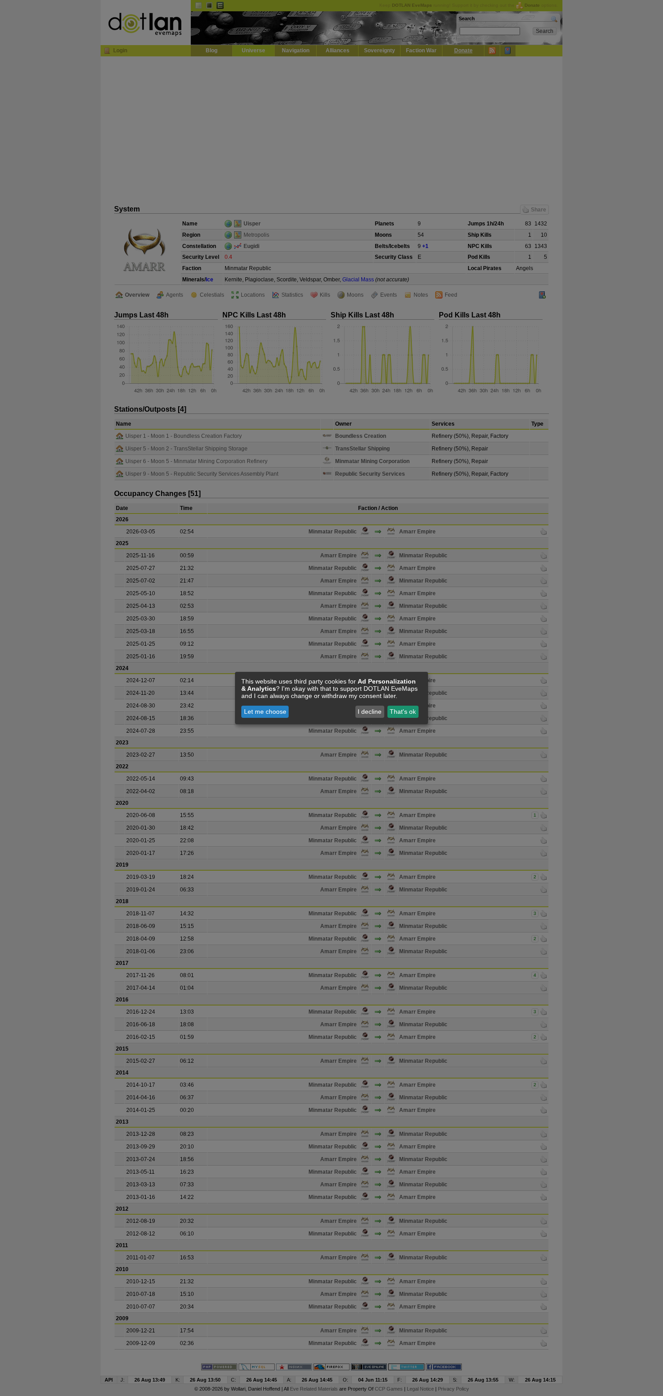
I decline (370, 711)
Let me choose (265, 711)
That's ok (403, 711)
